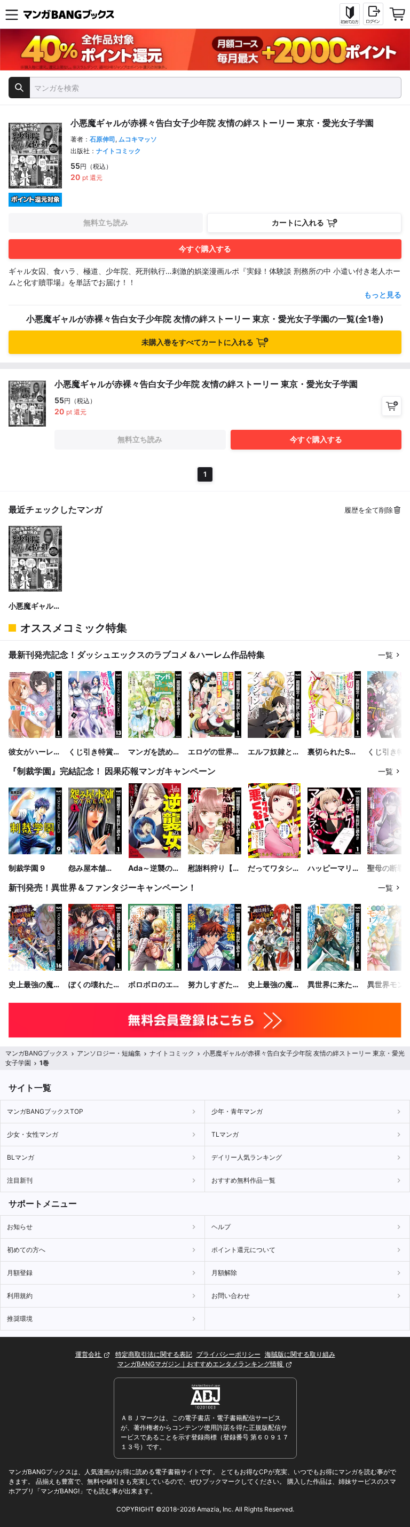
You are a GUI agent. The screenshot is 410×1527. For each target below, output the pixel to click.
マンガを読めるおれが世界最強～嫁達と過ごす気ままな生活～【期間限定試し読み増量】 (154, 752)
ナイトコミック (118, 151)
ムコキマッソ (138, 139)
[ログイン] (373, 14)
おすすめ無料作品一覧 (243, 1180)
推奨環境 (20, 1319)
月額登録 (20, 1273)
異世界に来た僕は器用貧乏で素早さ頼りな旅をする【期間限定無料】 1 (334, 985)
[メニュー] (11, 14)
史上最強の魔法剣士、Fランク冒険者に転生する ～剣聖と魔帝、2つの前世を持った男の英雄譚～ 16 (35, 985)
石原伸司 (102, 139)
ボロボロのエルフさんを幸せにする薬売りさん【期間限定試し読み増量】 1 (154, 985)
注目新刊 (20, 1180)
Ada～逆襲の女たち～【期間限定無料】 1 (154, 868)
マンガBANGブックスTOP (45, 1111)
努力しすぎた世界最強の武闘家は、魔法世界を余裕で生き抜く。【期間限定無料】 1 (214, 985)
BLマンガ (20, 1157)
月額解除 (224, 1273)
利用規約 (20, 1296)
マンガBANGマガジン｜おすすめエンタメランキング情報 (201, 1364)
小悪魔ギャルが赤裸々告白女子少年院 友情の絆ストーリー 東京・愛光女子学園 (35, 606)
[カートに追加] (391, 406)
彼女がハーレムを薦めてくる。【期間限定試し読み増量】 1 (35, 752)
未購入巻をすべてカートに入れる (197, 342)
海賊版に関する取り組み (300, 1354)
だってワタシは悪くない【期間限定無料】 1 (274, 868)
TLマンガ (225, 1134)
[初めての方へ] (349, 14)
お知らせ (20, 1227)
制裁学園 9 (27, 867)
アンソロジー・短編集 (109, 1053)
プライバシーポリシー (228, 1354)
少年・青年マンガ (237, 1111)
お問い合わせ (230, 1296)
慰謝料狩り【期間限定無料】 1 (214, 868)
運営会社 (88, 1354)
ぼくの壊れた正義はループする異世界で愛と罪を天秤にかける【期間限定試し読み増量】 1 (94, 985)
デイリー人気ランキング (246, 1157)
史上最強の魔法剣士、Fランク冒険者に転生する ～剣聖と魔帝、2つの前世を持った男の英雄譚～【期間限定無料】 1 (274, 985)
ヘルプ (221, 1227)
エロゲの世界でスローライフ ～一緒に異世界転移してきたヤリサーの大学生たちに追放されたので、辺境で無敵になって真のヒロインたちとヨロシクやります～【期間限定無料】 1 (214, 752)
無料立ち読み (105, 222)
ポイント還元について (243, 1250)
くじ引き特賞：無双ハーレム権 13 (94, 752)
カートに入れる (298, 222)
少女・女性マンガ (32, 1134)
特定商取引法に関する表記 (153, 1354)
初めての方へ (26, 1250)
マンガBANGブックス (36, 1053)
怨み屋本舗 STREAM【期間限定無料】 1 (93, 868)
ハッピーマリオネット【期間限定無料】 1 (334, 868)
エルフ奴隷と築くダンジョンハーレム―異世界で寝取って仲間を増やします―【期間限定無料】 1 (274, 752)
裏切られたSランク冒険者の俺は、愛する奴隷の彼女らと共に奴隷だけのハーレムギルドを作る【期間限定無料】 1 (334, 752)
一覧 (385, 654)
